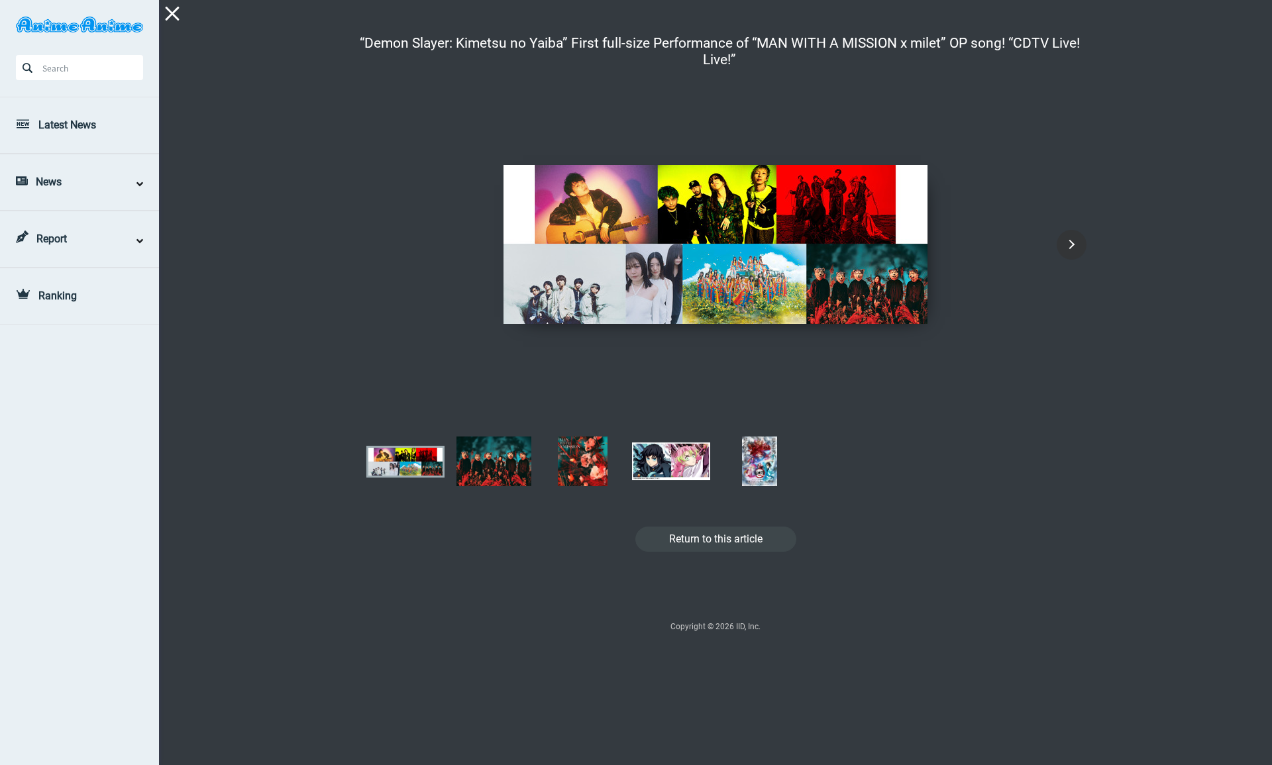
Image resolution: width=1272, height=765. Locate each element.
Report (51, 238)
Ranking (57, 295)
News (49, 182)
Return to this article (716, 539)
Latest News (67, 125)
